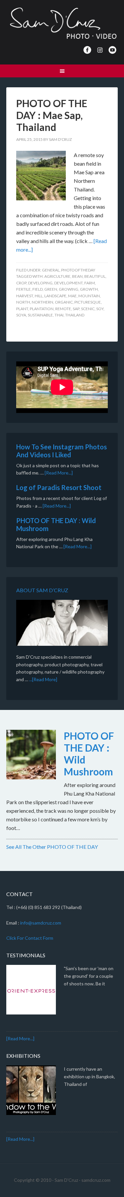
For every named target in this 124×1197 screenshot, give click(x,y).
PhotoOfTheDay (78, 270)
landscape (55, 295)
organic (64, 302)
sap (76, 308)
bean (77, 276)
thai (59, 314)
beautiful (94, 276)
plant (22, 308)
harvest (24, 295)
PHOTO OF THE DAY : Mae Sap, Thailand (51, 115)
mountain (89, 295)
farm (89, 282)
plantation (42, 308)
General (51, 270)
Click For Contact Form (29, 938)
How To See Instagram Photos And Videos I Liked (61, 451)
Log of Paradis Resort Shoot (59, 487)
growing (68, 289)
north (23, 302)
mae (72, 295)
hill (39, 295)
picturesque (87, 302)
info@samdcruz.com (40, 923)
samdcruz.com (95, 1180)
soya (21, 314)
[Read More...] (59, 472)
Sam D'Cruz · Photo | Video (62, 23)
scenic (88, 308)
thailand (74, 314)
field (37, 289)
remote (63, 308)
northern (42, 302)
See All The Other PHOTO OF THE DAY (52, 847)
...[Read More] (43, 679)
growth (89, 289)
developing (40, 282)
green (50, 289)
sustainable (40, 314)
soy (99, 308)
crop (21, 282)
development (68, 282)
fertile (23, 289)
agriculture (57, 276)
